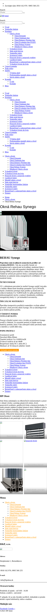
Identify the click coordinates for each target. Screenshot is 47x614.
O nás (12, 81)
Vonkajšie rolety (16, 53)
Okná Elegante (20, 36)
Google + (11, 609)
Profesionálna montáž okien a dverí (23, 75)
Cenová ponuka (11, 66)
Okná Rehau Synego (22, 44)
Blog (7, 86)
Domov (8, 193)
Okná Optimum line (22, 38)
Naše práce (9, 68)
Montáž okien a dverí (13, 180)
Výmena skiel (15, 73)
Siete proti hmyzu (16, 51)
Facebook (3, 609)
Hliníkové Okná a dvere (23, 47)
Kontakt (8, 79)
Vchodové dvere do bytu (19, 64)
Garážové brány (16, 60)
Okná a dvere (15, 34)
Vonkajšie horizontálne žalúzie (16, 184)
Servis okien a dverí (17, 77)
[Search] (24, 12)
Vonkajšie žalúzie (11, 29)
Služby (7, 71)
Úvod (7, 27)
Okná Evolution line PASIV (25, 42)
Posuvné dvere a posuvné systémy (23, 58)
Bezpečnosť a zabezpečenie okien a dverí (25, 62)
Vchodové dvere (16, 49)
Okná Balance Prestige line (24, 40)
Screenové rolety (16, 55)
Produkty (8, 31)
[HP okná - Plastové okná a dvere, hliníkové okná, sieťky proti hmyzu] (4, 16)
